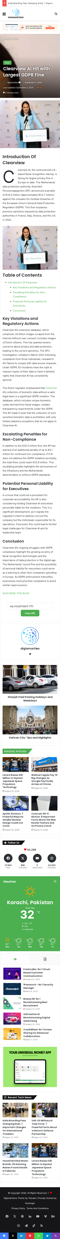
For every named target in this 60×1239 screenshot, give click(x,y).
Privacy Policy (18, 1208)
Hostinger (30, 1203)
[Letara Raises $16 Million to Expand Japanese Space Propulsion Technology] (16, 764)
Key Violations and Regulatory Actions (34, 287)
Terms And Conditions (38, 1208)
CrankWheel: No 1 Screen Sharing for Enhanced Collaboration (37, 1033)
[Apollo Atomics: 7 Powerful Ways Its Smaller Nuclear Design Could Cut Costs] (16, 803)
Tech (15, 38)
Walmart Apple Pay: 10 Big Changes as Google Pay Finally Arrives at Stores (44, 779)
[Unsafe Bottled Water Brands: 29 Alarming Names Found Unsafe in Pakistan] (15, 1150)
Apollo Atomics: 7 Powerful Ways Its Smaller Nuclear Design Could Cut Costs (13, 819)
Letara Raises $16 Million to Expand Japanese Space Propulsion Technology (13, 781)
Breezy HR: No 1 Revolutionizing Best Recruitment (35, 1002)
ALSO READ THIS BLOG (16, 593)
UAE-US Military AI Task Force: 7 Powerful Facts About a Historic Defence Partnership (44, 1127)
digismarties (12, 82)
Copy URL (30, 613)
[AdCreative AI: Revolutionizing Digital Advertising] (12, 1019)
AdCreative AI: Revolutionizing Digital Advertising (36, 1018)
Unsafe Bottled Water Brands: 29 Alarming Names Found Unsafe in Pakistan (15, 1165)
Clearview (51, 387)
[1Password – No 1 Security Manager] (12, 989)
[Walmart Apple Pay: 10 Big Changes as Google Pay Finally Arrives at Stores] (44, 764)
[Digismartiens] (16, 13)
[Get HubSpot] (30, 27)
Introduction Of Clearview (22, 282)
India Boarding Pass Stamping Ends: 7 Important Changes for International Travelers (14, 1127)
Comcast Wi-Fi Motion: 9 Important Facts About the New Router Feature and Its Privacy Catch (43, 819)
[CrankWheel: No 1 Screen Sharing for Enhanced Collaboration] (12, 1034)
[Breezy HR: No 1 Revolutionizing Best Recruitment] (12, 1003)
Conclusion (19, 310)
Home (8, 38)
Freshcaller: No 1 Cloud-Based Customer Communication (37, 973)
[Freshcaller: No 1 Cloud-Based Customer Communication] (12, 974)
